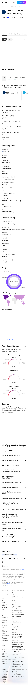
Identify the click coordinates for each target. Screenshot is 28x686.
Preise (13, 594)
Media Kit (14, 629)
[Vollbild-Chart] (25, 39)
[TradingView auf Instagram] (14, 558)
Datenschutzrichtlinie (17, 646)
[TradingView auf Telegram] (21, 558)
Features (14, 592)
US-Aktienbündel (16, 616)
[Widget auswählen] (24, 346)
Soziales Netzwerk (4, 652)
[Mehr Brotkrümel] (8, 7)
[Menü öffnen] (2, 2)
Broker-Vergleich (16, 606)
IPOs (3, 627)
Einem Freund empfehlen (5, 657)
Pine (3, 609)
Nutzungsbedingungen (18, 642)
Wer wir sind (15, 621)
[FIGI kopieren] (13, 212)
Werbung (14, 671)
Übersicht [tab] (4, 34)
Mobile (3, 645)
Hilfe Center (15, 626)
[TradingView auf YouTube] (10, 558)
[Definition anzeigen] (19, 110)
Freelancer (4, 681)
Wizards (4, 679)
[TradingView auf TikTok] (25, 558)
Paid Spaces (5, 682)
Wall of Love (5, 655)
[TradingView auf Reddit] (3, 562)
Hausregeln (4, 661)
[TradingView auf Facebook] (6, 558)
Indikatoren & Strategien (5, 677)
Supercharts (5, 594)
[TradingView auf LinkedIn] (17, 558)
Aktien (3, 599)
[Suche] (14, 2)
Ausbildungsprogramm (18, 676)
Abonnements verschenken (19, 598)
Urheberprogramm (6, 659)
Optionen (4, 637)
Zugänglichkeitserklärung (18, 649)
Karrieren (14, 628)
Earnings (4, 624)
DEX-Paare (4, 607)
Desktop (4, 647)
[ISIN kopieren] (12, 206)
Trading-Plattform (16, 666)
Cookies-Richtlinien (17, 647)
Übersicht (14, 602)
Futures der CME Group (18, 612)
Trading (3, 668)
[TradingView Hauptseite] (5, 2)
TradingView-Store (17, 634)
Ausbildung (4, 669)
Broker (14, 604)
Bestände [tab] (17, 34)
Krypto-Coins (5, 604)
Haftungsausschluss (17, 644)
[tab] (4, 39)
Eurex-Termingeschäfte (18, 614)
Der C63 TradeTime (17, 638)
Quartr (8, 583)
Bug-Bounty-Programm (18, 653)
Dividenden (4, 625)
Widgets (14, 659)
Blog (13, 624)
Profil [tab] (10, 34)
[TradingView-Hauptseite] (8, 552)
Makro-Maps (5, 638)
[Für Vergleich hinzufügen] (17, 92)
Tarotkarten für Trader (17, 636)
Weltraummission (16, 622)
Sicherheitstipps (16, 651)
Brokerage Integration (17, 673)
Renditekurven (5, 635)
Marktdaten (15, 596)
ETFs (3, 600)
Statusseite (15, 654)
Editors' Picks (5, 671)
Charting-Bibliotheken (17, 661)
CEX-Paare (4, 605)
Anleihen (4, 602)
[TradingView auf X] (3, 558)
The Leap (14, 608)
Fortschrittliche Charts (17, 664)
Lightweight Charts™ (17, 663)
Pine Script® (5, 640)
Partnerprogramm (16, 674)
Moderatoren (5, 663)
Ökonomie (4, 622)
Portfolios (4, 633)
